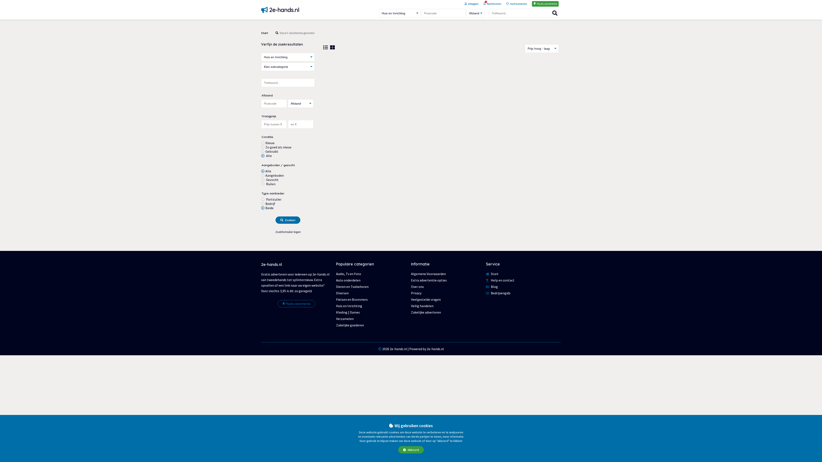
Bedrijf (270, 203)
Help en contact (502, 280)
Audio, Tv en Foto (348, 274)
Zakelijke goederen (350, 325)
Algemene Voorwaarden (428, 274)
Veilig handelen (422, 306)
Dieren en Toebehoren (352, 286)
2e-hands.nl (398, 349)
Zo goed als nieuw (278, 147)
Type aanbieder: (273, 193)
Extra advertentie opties (429, 280)
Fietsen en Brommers (352, 299)
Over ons (417, 286)
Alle (268, 156)
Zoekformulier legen (288, 232)
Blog (494, 286)
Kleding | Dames (348, 312)
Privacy (416, 293)
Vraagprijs (269, 116)
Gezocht (271, 180)
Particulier (273, 199)
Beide (269, 208)
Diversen (342, 293)
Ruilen (270, 184)
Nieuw (269, 143)
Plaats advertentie (298, 303)
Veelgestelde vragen (426, 299)
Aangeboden (274, 175)
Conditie (267, 137)
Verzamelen (345, 319)
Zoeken (289, 220)
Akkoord (413, 450)
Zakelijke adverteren (426, 312)
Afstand (267, 95)
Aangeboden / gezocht (278, 165)
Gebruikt (271, 151)
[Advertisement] (441, 91)
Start (264, 33)
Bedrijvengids (500, 293)
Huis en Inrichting (349, 306)
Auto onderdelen (348, 280)
